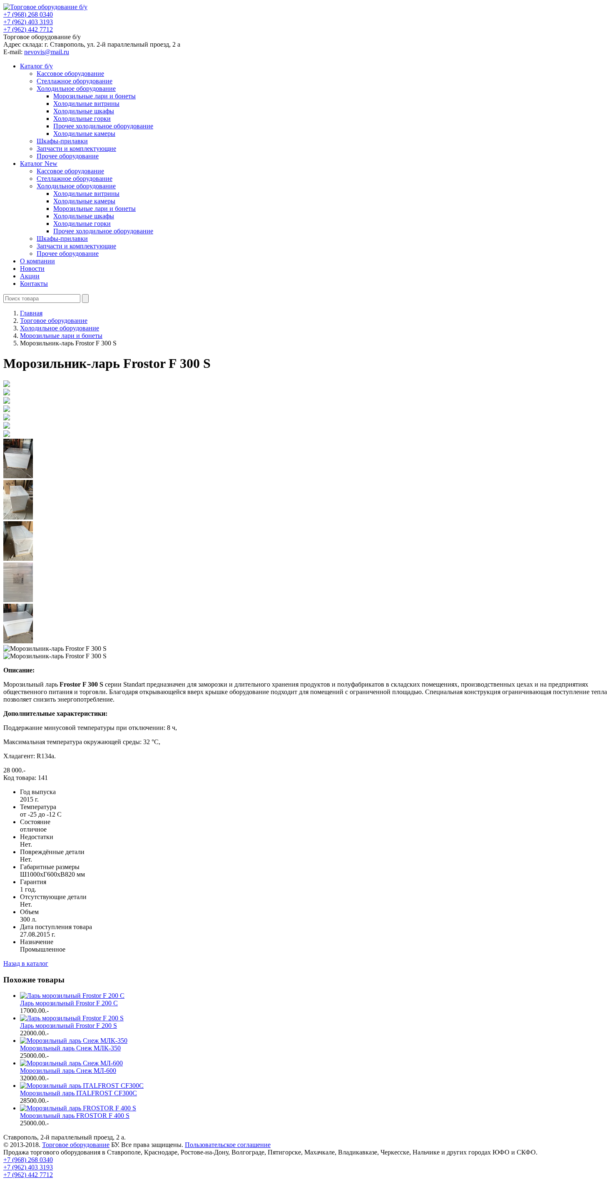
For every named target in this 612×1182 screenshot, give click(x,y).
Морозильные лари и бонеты (94, 96)
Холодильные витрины (86, 103)
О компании (37, 261)
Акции (30, 276)
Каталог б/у (36, 66)
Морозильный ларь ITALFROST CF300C (78, 1093)
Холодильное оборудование (76, 88)
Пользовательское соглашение (228, 1144)
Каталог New (38, 163)
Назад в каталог (25, 963)
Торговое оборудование (75, 1144)
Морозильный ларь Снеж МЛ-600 (68, 1070)
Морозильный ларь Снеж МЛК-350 (70, 1048)
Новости (32, 268)
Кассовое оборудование (70, 73)
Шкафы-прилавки (62, 141)
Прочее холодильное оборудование (103, 126)
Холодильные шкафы (83, 111)
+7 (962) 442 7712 (28, 29)
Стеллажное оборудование (74, 81)
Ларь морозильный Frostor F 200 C (69, 1003)
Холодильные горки (82, 118)
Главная (31, 313)
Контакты (34, 283)
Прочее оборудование (68, 156)
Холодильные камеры (84, 133)
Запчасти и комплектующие (76, 148)
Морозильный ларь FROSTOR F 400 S (74, 1115)
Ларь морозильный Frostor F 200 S (68, 1025)
